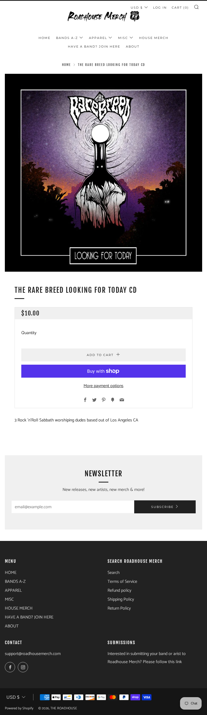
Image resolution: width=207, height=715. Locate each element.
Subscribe (162, 507)
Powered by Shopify (19, 708)
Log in (160, 7)
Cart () (180, 7)
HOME (44, 38)
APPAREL (98, 38)
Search (114, 572)
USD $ (12, 697)
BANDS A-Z (67, 38)
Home (66, 65)
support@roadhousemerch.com (33, 653)
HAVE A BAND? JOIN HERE (94, 46)
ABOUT (132, 46)
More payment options (103, 386)
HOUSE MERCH (153, 38)
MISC (123, 38)
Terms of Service (122, 581)
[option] (103, 173)
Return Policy (119, 608)
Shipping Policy (121, 599)
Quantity (28, 333)
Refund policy (119, 590)
